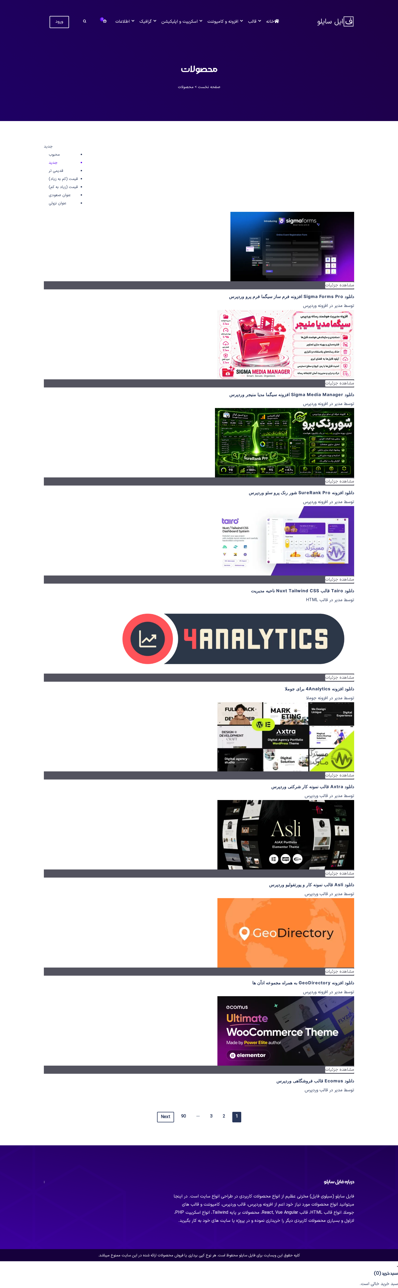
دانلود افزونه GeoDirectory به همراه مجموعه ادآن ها (303, 982)
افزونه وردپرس (315, 306)
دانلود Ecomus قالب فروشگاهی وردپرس (315, 1080)
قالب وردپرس (316, 796)
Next (165, 1117)
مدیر (337, 306)
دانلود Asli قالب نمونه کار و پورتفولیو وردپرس (311, 884)
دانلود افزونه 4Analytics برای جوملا (319, 688)
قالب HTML (317, 600)
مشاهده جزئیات (339, 285)
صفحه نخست (209, 87)
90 (183, 1116)
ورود (59, 21)
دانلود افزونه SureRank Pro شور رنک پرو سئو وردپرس (301, 492)
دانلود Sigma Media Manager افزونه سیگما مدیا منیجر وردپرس (291, 394)
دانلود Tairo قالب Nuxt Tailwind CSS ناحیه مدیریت (302, 590)
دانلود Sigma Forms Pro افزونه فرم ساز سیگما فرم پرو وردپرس (291, 296)
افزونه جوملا (317, 698)
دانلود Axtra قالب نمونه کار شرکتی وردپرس (312, 786)
